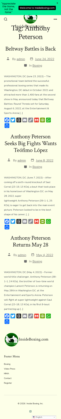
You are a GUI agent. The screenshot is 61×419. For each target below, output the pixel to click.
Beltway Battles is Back (30, 49)
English (38, 417)
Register (8, 383)
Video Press (9, 368)
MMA (6, 373)
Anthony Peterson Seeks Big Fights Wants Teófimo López (30, 143)
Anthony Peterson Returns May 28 (30, 241)
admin (21, 59)
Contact (7, 378)
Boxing (37, 65)
